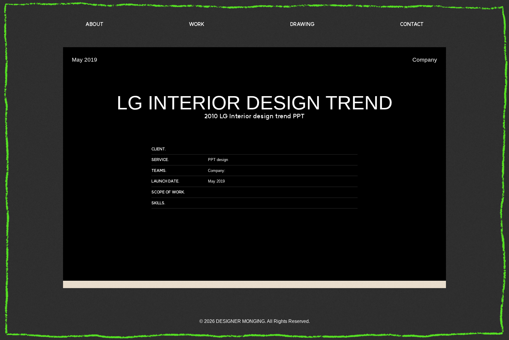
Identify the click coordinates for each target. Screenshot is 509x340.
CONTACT (412, 24)
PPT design (218, 159)
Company (216, 170)
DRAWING (302, 24)
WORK (196, 24)
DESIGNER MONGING (480, 318)
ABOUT (94, 24)
